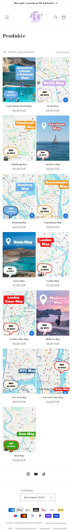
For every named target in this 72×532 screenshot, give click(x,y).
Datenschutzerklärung (56, 523)
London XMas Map (19, 339)
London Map (53, 281)
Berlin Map (52, 106)
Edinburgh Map (19, 164)
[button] (7, 17)
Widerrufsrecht (60, 528)
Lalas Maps (19, 523)
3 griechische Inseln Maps (19, 106)
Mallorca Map (53, 339)
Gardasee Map (53, 164)
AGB (10, 528)
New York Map (19, 397)
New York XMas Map (53, 397)
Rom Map (19, 455)
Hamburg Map (19, 222)
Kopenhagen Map (52, 222)
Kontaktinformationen (26, 528)
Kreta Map (19, 281)
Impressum (45, 528)
